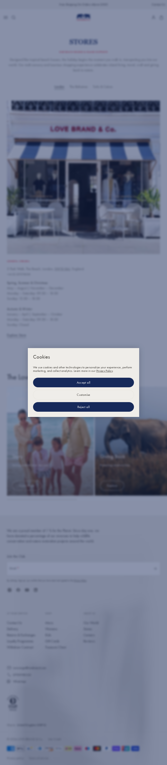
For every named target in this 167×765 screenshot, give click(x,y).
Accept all (83, 382)
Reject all (83, 407)
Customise (83, 395)
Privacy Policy (104, 371)
